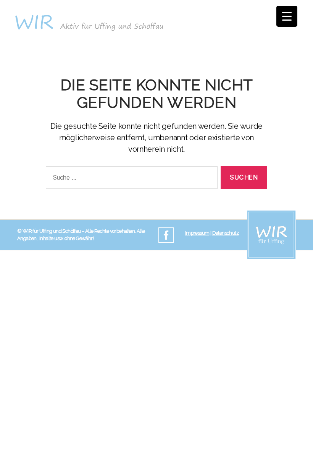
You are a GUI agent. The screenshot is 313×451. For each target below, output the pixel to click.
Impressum (197, 233)
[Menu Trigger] (286, 16)
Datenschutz (225, 233)
